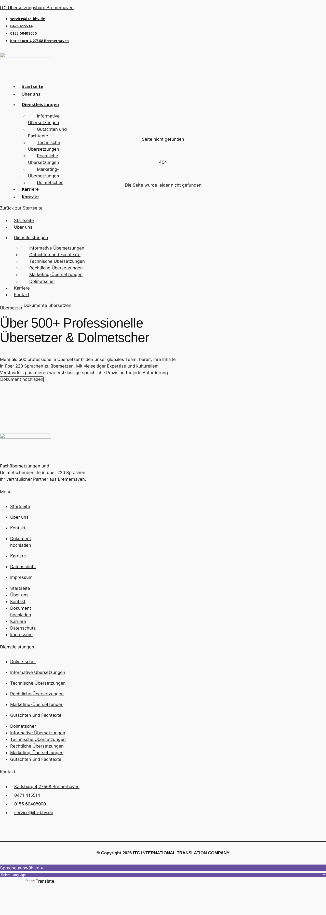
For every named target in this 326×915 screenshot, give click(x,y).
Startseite (24, 220)
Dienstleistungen (40, 105)
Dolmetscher (50, 182)
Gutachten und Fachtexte (47, 132)
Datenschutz (23, 566)
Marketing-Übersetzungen (43, 172)
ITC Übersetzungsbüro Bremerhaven (37, 7)
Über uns (31, 95)
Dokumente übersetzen (47, 305)
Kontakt (30, 197)
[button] (43, 105)
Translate (45, 881)
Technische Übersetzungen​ (44, 146)
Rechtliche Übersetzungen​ (43, 159)
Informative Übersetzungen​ (44, 119)
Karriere (22, 288)
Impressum (21, 577)
